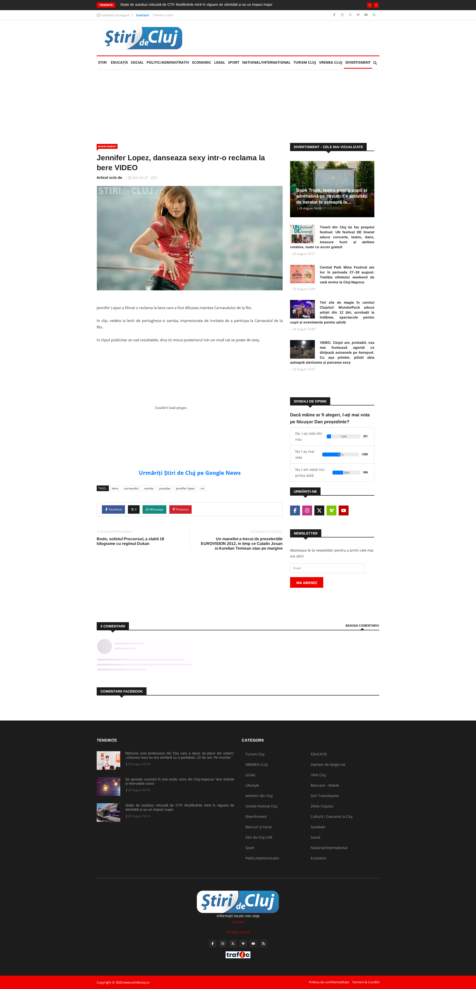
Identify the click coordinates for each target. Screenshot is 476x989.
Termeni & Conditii (365, 982)
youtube (164, 488)
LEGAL (219, 62)
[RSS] (374, 15)
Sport (233, 62)
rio (202, 488)
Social (137, 62)
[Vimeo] (359, 15)
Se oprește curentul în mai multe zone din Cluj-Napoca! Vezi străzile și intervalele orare (179, 781)
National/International (266, 62)
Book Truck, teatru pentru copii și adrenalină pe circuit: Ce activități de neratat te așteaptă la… (331, 196)
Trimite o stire (163, 15)
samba (148, 488)
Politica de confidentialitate (329, 982)
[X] (351, 15)
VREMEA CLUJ (330, 62)
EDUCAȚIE (120, 62)
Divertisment (358, 62)
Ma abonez (306, 582)
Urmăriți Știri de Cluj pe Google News (190, 472)
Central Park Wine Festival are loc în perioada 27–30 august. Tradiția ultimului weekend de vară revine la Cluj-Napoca (347, 274)
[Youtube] (366, 15)
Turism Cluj (305, 62)
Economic (201, 62)
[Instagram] (343, 15)
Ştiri (102, 62)
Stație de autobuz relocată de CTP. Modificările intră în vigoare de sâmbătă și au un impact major (179, 807)
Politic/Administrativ (168, 62)
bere (115, 488)
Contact (142, 15)
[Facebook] (335, 15)
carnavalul (131, 488)
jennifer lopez (185, 488)
